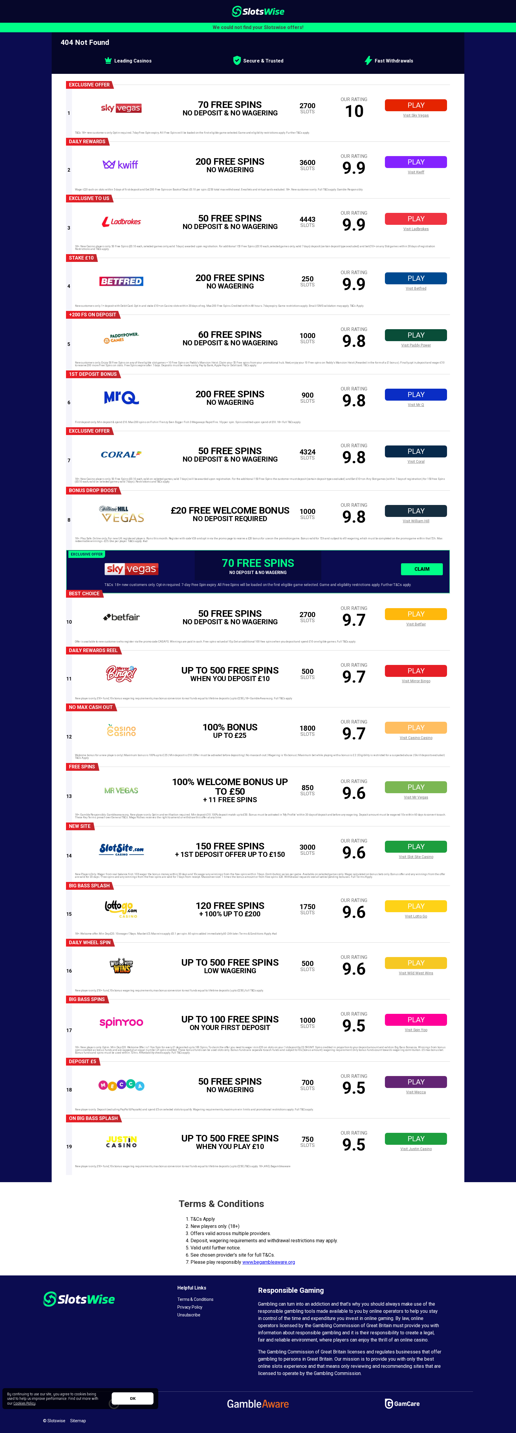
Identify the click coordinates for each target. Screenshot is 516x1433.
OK (133, 1398)
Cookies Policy (24, 1403)
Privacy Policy (189, 1307)
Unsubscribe (188, 1315)
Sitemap (78, 1420)
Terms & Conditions (195, 1299)
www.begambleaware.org (268, 1262)
